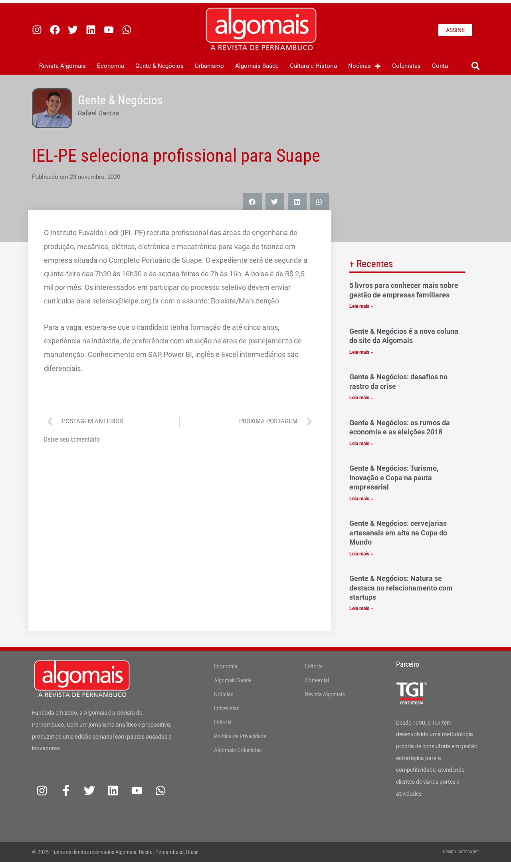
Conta (440, 65)
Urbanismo (209, 65)
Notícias (359, 65)
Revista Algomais (62, 65)
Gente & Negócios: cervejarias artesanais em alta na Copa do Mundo (398, 532)
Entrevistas (227, 708)
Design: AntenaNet (461, 851)
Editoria (223, 722)
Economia (110, 65)
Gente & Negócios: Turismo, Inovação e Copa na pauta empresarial (393, 477)
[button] (475, 66)
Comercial (317, 680)
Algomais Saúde (257, 65)
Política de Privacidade (240, 736)
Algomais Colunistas (238, 750)
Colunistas (406, 65)
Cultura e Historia (313, 65)
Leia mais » (361, 306)
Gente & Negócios (159, 65)
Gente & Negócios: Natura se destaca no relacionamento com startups (401, 587)
